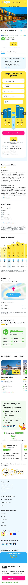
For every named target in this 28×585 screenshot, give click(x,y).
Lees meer (7, 67)
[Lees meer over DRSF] (14, 426)
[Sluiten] (24, 566)
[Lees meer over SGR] (7, 426)
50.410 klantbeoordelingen (17, 440)
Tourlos (16, 35)
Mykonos (12, 35)
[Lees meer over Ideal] (11, 426)
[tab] (3, 52)
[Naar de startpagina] (6, 2)
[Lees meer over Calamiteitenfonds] (11, 544)
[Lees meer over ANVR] (4, 426)
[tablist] (13, 52)
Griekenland (6, 35)
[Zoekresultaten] (13, 2)
